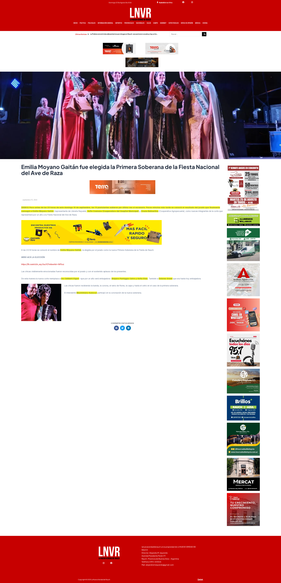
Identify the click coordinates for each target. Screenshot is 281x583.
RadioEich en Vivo (165, 3)
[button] (116, 328)
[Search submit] (204, 34)
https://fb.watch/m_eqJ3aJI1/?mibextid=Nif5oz (42, 264)
